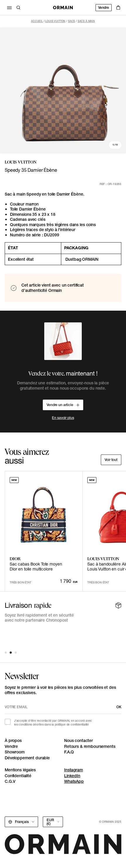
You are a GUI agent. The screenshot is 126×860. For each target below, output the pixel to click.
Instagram (73, 770)
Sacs (71, 21)
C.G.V (10, 781)
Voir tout (111, 459)
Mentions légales (20, 770)
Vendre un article (60, 405)
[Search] (18, 7)
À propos (13, 740)
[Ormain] (63, 7)
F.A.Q (69, 752)
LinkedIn (72, 775)
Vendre (103, 7)
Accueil (37, 21)
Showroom (15, 752)
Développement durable (27, 757)
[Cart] (118, 7)
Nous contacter (78, 740)
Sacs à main (86, 21)
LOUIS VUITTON (55, 21)
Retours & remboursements (89, 746)
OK (118, 707)
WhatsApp (74, 781)
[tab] (6, 653)
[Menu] (9, 7)
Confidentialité (18, 775)
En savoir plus (63, 417)
